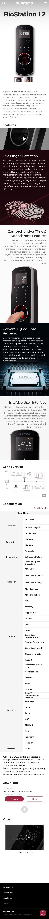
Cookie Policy (8, 893)
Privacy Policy (8, 887)
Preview (14, 799)
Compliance (7, 898)
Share (34, 799)
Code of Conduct (9, 903)
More (24, 809)
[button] (19, 79)
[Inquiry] (43, 913)
